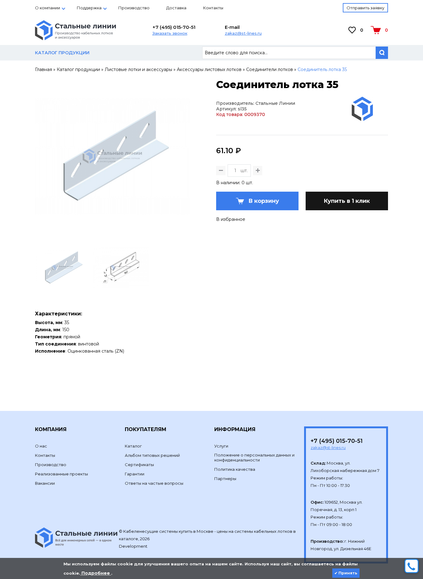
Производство (134, 7)
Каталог (133, 445)
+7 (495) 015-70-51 (173, 27)
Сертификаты (139, 464)
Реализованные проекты (61, 473)
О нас (41, 445)
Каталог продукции (78, 69)
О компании (47, 7)
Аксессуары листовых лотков (209, 69)
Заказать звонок (169, 33)
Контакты (213, 7)
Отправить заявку (365, 7)
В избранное (230, 219)
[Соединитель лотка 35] (112, 231)
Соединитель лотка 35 (322, 69)
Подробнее (95, 573)
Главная (43, 69)
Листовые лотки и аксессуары (138, 69)
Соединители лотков (269, 69)
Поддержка (89, 7)
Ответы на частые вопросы (154, 483)
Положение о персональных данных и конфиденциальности (254, 457)
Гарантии (134, 473)
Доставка (176, 7)
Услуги (221, 445)
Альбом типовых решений (152, 455)
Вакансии (45, 483)
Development (133, 546)
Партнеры (225, 478)
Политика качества (234, 469)
